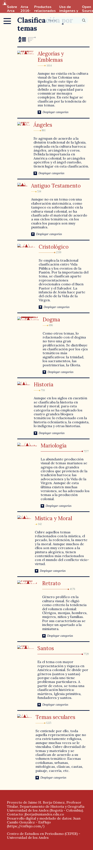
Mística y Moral (53, 518)
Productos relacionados (45, 9)
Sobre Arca (12, 9)
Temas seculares (55, 717)
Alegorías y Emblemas (51, 56)
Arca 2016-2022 (26, 11)
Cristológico (54, 246)
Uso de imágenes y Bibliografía (69, 11)
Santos (45, 648)
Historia (43, 384)
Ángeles (43, 125)
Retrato (51, 583)
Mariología (54, 445)
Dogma (51, 319)
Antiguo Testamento (56, 185)
